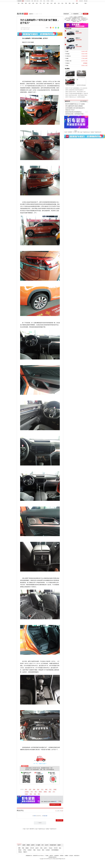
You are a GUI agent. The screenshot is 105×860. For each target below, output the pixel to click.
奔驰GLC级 (68, 60)
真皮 (38, 789)
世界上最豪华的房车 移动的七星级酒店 (74, 106)
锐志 (60, 848)
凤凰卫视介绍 (76, 855)
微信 (37, 0)
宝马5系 (55, 848)
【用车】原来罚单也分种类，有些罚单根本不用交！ (76, 95)
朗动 (43, 850)
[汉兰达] (70, 33)
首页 (19, 3)
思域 (41, 848)
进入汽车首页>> (84, 101)
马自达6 (50, 848)
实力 (32, 791)
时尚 (37, 3)
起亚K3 (37, 848)
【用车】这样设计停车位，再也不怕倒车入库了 (75, 91)
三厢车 (23, 845)
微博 (35, 0)
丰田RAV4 (68, 56)
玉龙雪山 (26, 791)
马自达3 (38, 850)
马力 (42, 789)
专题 (44, 0)
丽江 (36, 791)
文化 (59, 3)
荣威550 (25, 852)
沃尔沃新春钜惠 (81, 77)
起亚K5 (45, 848)
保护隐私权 (56, 855)
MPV (43, 845)
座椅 (34, 789)
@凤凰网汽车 (52, 801)
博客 (69, 3)
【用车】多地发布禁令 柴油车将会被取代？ (74, 89)
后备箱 (26, 794)
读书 (51, 3)
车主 (50, 789)
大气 (54, 791)
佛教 (77, 3)
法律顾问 (66, 855)
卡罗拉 (24, 850)
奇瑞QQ (20, 852)
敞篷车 (59, 845)
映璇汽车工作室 (26, 29)
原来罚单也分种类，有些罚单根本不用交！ (74, 113)
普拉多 (19, 850)
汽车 (40, 3)
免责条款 (61, 855)
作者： (42, 801)
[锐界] (70, 47)
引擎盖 (55, 789)
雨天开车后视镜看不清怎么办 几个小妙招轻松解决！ (75, 104)
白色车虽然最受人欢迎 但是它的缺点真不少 (75, 108)
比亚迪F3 (30, 850)
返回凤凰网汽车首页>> (55, 804)
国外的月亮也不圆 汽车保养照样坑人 (73, 111)
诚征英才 (51, 855)
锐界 (77, 44)
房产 (44, 3)
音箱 (35, 794)
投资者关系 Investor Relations (38, 855)
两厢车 (28, 845)
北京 (23, 0)
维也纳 (40, 791)
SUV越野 (38, 845)
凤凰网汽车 (21, 14)
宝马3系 (32, 848)
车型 (26, 789)
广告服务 (46, 855)
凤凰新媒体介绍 (29, 855)
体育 (33, 3)
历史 (62, 3)
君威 (23, 848)
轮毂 (50, 791)
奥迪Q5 (68, 63)
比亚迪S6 (48, 850)
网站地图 (85, 0)
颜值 (46, 789)
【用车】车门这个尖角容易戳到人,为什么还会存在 (76, 88)
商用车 (52, 0)
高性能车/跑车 (53, 845)
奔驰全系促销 (70, 77)
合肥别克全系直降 (70, 85)
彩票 (73, 3)
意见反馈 (71, 855)
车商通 (48, 0)
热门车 (19, 845)
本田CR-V (78, 38)
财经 (26, 3)
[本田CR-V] (70, 40)
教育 (55, 3)
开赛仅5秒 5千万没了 (70, 109)
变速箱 (45, 791)
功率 (30, 789)
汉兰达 (77, 31)
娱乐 (29, 3)
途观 (67, 51)
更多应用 (28, 0)
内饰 (31, 794)
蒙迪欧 (27, 848)
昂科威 (67, 53)
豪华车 (32, 845)
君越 (34, 850)
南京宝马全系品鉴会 (81, 85)
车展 (41, 0)
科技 (48, 3)
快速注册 (81, 0)
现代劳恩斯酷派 (55, 850)
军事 (66, 3)
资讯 (22, 3)
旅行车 (46, 845)
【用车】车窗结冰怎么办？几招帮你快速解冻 (75, 97)
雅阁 (19, 848)
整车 (39, 794)
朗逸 (67, 65)
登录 (77, 0)
